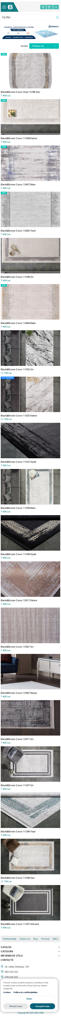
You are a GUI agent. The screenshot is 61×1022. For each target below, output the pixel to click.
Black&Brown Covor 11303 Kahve (19, 415)
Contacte (7, 960)
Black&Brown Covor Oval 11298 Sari (20, 92)
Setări (29, 999)
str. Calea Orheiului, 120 (16, 966)
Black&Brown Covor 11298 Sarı (18, 878)
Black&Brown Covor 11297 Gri (17, 785)
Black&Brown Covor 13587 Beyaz (19, 693)
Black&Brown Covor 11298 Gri (17, 277)
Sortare (24, 46)
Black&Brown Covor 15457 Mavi (18, 184)
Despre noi (25, 939)
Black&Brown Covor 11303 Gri (17, 369)
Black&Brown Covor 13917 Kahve (19, 600)
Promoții (45, 939)
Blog (35, 939)
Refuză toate (15, 1006)
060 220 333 (11, 972)
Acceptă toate (43, 1006)
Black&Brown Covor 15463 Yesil (18, 230)
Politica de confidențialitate (25, 992)
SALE (55, 939)
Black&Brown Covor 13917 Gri (17, 739)
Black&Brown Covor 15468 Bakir (18, 323)
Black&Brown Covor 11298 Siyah (18, 554)
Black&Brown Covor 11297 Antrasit (20, 924)
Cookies (7, 992)
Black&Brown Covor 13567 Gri (17, 646)
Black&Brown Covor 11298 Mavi (18, 508)
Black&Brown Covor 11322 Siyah (18, 461)
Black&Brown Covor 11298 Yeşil (18, 831)
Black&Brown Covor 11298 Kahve (19, 138)
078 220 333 (11, 977)
